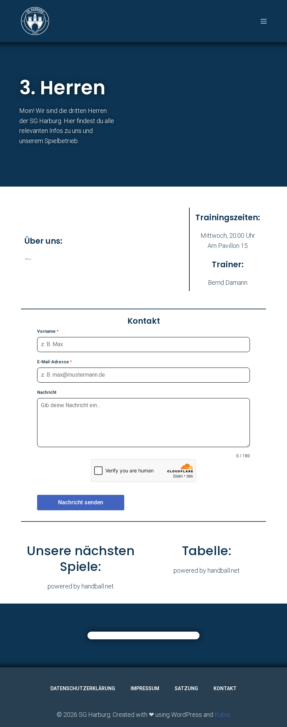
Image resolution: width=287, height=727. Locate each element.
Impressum (145, 688)
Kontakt (225, 688)
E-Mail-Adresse (54, 361)
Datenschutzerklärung (82, 688)
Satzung (186, 688)
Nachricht (46, 392)
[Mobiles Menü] (264, 21)
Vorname (47, 331)
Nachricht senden (80, 502)
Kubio (222, 714)
